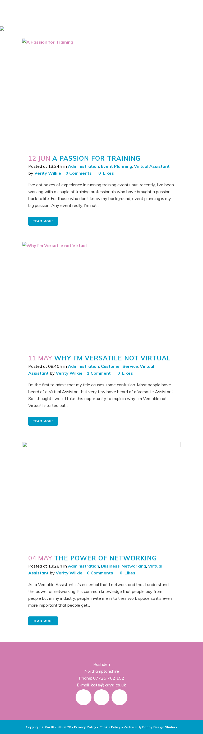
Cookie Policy (110, 727)
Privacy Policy (85, 727)
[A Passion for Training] (101, 93)
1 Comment (99, 373)
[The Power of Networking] (101, 495)
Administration (83, 166)
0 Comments (79, 173)
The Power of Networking (105, 558)
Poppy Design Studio (159, 727)
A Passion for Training (96, 158)
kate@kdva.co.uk (108, 684)
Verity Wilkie (47, 173)
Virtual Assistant (152, 166)
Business (110, 566)
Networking (134, 566)
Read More (43, 221)
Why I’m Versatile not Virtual (112, 358)
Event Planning (116, 166)
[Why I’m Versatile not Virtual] (101, 295)
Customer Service (119, 366)
